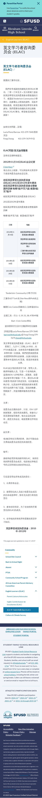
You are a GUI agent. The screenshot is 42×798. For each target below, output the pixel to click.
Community (10, 550)
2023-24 (23, 698)
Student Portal (21, 635)
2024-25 (14, 698)
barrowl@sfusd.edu (12, 334)
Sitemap (32, 732)
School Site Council (13, 557)
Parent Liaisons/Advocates (17, 596)
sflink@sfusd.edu (19, 663)
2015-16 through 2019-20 (26, 701)
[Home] (30, 21)
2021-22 (8, 701)
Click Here (7, 167)
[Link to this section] (14, 70)
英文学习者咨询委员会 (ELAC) (19, 610)
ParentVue (14, 8)
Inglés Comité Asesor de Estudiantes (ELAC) (16, 603)
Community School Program (17, 578)
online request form (12, 672)
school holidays (10, 675)
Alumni (8, 567)
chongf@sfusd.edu (23, 338)
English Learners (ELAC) (17, 39)
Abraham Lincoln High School (21, 629)
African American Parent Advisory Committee (19, 584)
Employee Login (13, 631)
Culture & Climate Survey (16, 615)
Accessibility (8, 729)
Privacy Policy (19, 732)
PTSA (8, 572)
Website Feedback (13, 735)
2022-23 (32, 698)
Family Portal (29, 631)
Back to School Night (14, 562)
